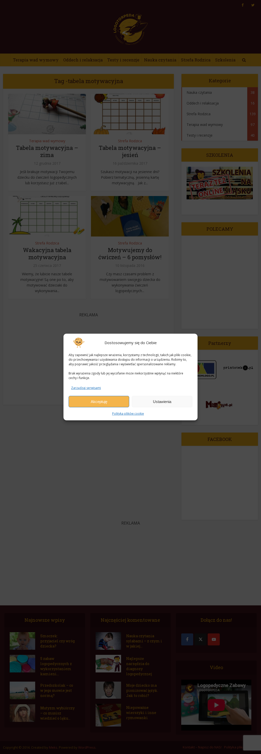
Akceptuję (99, 401)
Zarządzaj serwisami (86, 388)
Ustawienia (162, 401)
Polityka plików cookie (128, 413)
